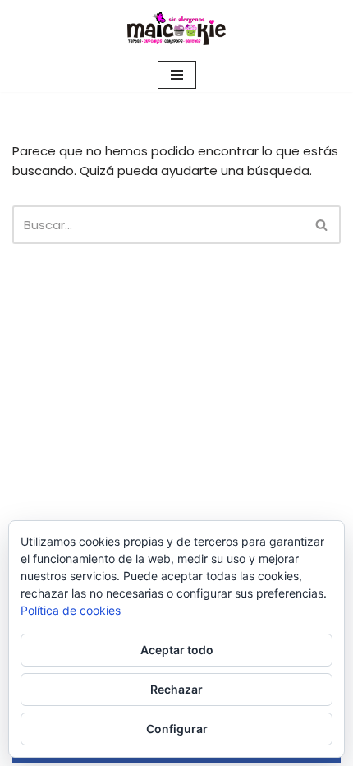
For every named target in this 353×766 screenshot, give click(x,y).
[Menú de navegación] (177, 75)
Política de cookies (71, 610)
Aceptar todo (176, 650)
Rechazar (176, 689)
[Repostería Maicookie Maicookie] (176, 29)
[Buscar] (322, 224)
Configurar (177, 729)
